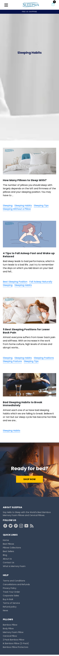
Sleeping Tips (41, 205)
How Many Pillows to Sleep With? (25, 180)
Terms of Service (11, 603)
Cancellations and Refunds (16, 584)
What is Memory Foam (14, 566)
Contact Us (8, 562)
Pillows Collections (12, 547)
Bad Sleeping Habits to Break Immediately (22, 403)
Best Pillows (8, 543)
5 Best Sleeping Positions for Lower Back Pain (26, 331)
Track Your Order (11, 591)
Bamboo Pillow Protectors (15, 647)
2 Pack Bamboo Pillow (13, 639)
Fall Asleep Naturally (40, 281)
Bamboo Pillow (10, 624)
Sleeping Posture (12, 361)
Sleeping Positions (44, 357)
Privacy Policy (9, 588)
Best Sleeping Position (15, 281)
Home (6, 540)
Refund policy (9, 606)
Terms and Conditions (14, 580)
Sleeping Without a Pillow (17, 209)
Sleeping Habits (23, 205)
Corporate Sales (11, 595)
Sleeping (7, 205)
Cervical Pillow (10, 636)
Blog (5, 555)
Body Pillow (8, 628)
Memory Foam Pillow (13, 632)
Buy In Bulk (8, 599)
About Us (7, 558)
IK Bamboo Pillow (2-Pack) (16, 643)
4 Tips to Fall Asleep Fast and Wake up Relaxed (29, 254)
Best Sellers (8, 551)
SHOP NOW (29, 479)
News (5, 610)
